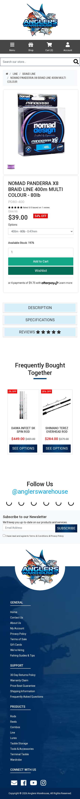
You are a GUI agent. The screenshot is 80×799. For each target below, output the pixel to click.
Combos (15, 727)
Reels (13, 721)
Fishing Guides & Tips (22, 655)
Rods (13, 716)
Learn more (65, 282)
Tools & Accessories (22, 748)
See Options (23, 448)
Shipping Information (22, 691)
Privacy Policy (57, 536)
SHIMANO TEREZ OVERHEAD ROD (56, 429)
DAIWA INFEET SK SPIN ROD (23, 429)
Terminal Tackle (19, 754)
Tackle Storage (19, 743)
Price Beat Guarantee (22, 685)
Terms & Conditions (38, 536)
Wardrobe (16, 759)
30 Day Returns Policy (23, 674)
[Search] (76, 62)
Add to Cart (40, 261)
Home (13, 612)
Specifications (40, 320)
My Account (17, 628)
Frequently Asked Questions (26, 696)
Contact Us (16, 617)
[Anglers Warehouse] (40, 19)
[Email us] (15, 783)
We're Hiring (17, 650)
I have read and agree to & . (34, 536)
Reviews (27, 332)
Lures (13, 738)
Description (40, 307)
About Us (15, 622)
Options (12, 224)
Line (12, 732)
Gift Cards (16, 644)
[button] (40, 271)
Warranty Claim (19, 680)
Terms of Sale (18, 639)
